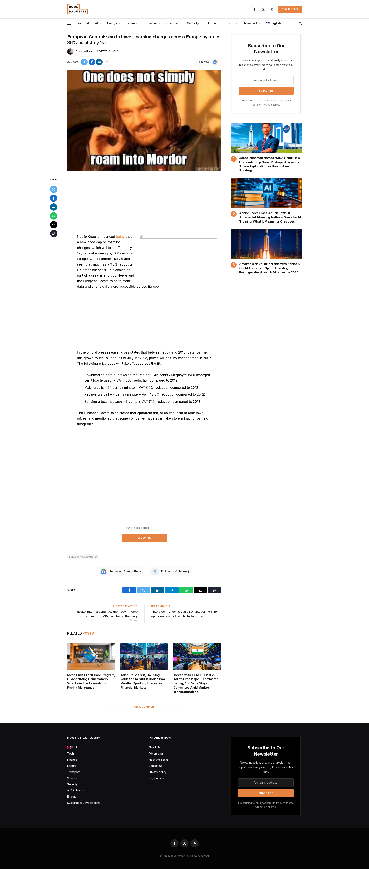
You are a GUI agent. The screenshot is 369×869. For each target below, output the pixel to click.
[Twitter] (53, 189)
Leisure (152, 23)
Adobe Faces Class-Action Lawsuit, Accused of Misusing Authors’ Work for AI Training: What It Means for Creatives (270, 217)
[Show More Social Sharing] (107, 62)
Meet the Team (158, 759)
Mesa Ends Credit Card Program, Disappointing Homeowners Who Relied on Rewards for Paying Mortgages (91, 681)
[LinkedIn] (53, 207)
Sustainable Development (83, 802)
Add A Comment (144, 706)
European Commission (83, 556)
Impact (213, 23)
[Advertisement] (144, 205)
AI (96, 23)
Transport (250, 23)
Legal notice (156, 778)
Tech (230, 23)
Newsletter (290, 9)
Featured (83, 23)
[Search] (300, 23)
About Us (154, 747)
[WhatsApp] (53, 216)
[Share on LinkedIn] (99, 62)
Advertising (156, 753)
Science (172, 23)
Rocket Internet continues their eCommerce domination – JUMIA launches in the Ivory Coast (107, 616)
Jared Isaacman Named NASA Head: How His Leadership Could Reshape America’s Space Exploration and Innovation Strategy (269, 164)
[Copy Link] (53, 233)
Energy (112, 23)
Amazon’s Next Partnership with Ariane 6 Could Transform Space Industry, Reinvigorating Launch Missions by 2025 (269, 268)
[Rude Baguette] (77, 9)
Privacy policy (157, 772)
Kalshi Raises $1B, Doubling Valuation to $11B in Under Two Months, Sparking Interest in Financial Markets (142, 681)
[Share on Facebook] (92, 62)
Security (193, 23)
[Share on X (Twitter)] (84, 62)
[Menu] (69, 23)
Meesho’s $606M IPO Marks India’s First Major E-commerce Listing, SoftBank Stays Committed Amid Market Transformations (196, 683)
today (120, 237)
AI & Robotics (75, 790)
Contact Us (155, 765)
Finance (131, 23)
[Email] (53, 224)
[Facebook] (53, 198)
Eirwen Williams (84, 51)
